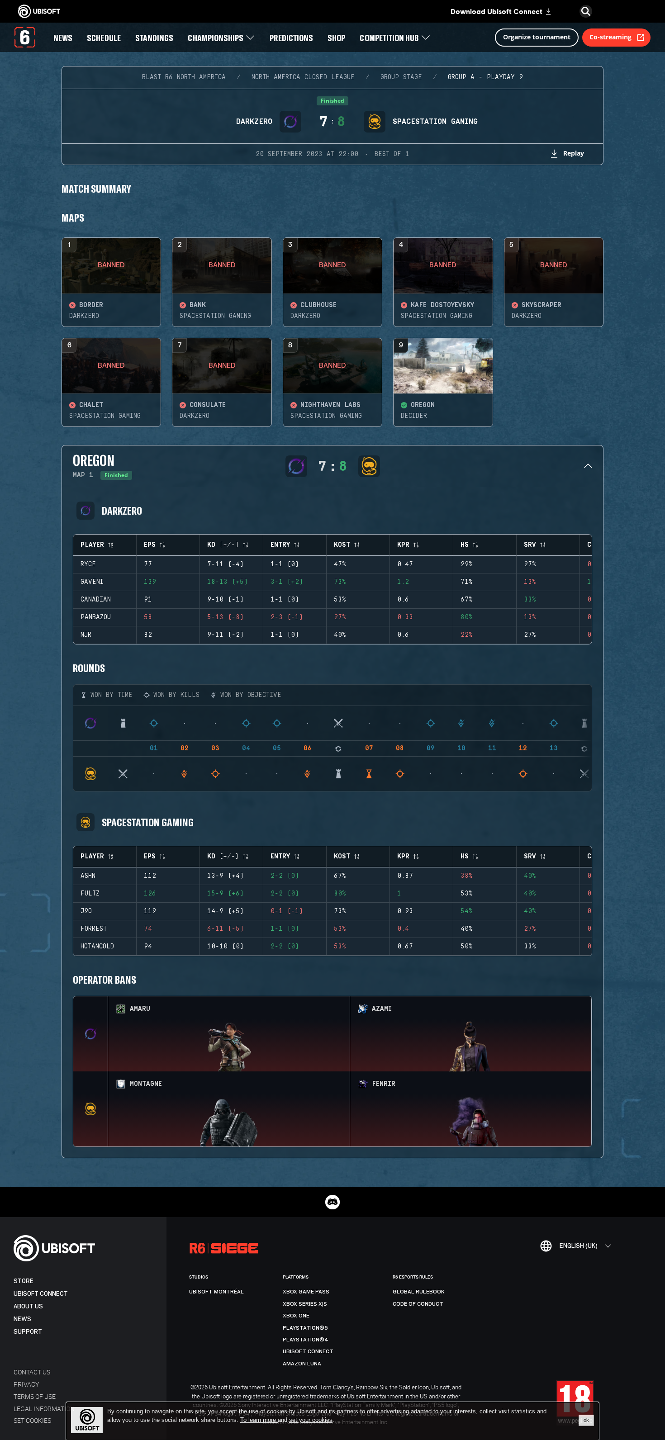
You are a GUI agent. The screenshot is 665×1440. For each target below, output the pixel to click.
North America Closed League (303, 77)
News (22, 1319)
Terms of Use (35, 1396)
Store (23, 1281)
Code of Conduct (418, 1304)
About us (28, 1306)
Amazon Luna (302, 1363)
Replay (573, 153)
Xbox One (296, 1315)
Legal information (44, 1408)
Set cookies (32, 1420)
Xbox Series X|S (305, 1304)
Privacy (26, 1384)
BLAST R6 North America (184, 77)
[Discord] (332, 1202)
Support (28, 1331)
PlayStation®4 (305, 1339)
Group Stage (401, 77)
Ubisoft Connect (41, 1293)
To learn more (259, 1419)
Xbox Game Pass (306, 1291)
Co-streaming (610, 37)
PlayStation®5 (305, 1328)
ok (586, 1420)
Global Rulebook (419, 1291)
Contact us (32, 1372)
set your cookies (310, 1420)
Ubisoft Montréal (216, 1291)
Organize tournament (536, 37)
